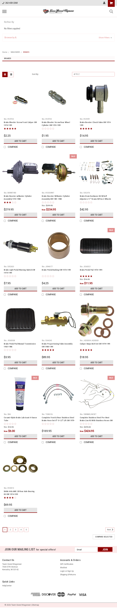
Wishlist (63, 568)
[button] (58, 37)
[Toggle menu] (4, 11)
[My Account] (104, 3)
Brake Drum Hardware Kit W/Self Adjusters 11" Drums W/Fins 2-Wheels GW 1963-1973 (95, 198)
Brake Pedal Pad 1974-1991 (91, 270)
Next (109, 530)
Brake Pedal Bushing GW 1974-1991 (56, 270)
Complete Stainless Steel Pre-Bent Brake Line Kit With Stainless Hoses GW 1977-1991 (96, 419)
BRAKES (26, 52)
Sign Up (70, 571)
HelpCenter (7, 586)
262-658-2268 (11, 3)
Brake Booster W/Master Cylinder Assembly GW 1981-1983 (56, 197)
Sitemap (35, 605)
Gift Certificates (66, 564)
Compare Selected (103, 537)
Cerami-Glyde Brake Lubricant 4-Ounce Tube (20, 419)
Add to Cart (20, 141)
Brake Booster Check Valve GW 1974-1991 (95, 123)
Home (4, 52)
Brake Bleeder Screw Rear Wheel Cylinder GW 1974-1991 (56, 123)
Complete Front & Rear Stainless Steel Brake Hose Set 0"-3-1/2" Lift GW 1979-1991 (58, 419)
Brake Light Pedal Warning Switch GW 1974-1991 (19, 271)
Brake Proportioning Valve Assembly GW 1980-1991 (57, 345)
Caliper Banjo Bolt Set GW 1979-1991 (95, 344)
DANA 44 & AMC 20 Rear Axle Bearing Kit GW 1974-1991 (19, 492)
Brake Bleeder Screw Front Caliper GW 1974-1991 (20, 123)
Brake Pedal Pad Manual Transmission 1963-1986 (20, 345)
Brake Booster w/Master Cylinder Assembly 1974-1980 (18, 197)
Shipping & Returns (68, 575)
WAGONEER (15, 52)
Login (62, 571)
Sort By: (35, 74)
